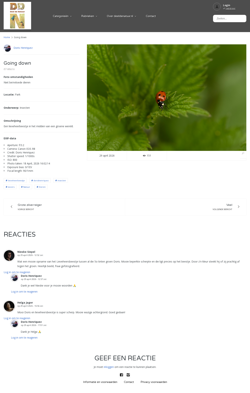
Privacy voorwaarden (154, 382)
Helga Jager (25, 302)
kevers (11, 187)
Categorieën (60, 16)
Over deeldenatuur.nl (120, 16)
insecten (61, 180)
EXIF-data (10, 138)
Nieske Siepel (26, 252)
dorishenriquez (41, 180)
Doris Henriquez (23, 47)
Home (7, 37)
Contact (151, 16)
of (229, 8)
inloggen (109, 367)
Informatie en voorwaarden (100, 382)
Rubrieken (87, 16)
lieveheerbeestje (16, 180)
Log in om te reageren (17, 272)
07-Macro (9, 69)
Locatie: (9, 94)
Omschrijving (12, 120)
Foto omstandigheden (18, 77)
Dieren (42, 187)
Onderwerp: (11, 107)
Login (226, 5)
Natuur (26, 187)
